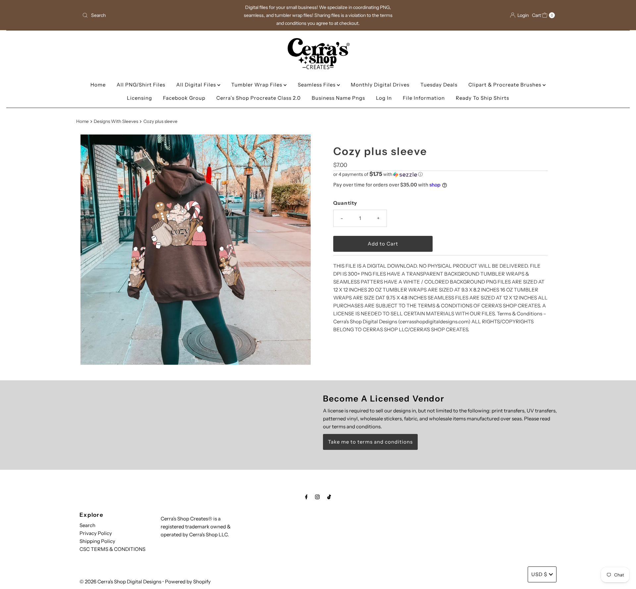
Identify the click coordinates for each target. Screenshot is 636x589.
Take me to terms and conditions (370, 442)
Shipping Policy (97, 541)
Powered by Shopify (188, 581)
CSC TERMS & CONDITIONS (112, 549)
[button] (440, 174)
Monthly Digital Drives (380, 84)
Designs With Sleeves (116, 121)
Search (87, 525)
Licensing (139, 98)
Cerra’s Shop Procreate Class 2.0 (258, 98)
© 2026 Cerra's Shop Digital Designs (120, 581)
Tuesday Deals (438, 84)
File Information (424, 98)
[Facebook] (306, 497)
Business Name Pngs (338, 98)
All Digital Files (196, 84)
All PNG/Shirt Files (141, 84)
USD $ (539, 574)
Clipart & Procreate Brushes (505, 84)
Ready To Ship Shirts (482, 98)
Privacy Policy (96, 533)
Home (98, 84)
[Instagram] (317, 497)
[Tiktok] (329, 497)
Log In (384, 98)
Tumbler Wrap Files (257, 84)
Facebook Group (184, 98)
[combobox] (157, 15)
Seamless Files (317, 84)
